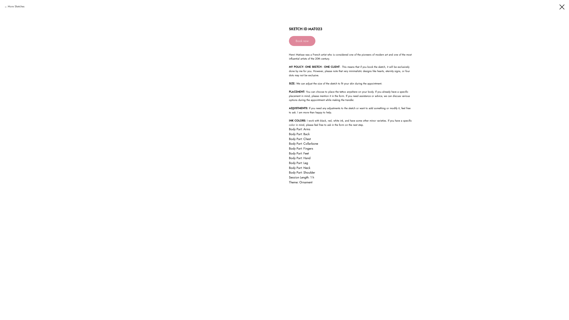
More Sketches (16, 6)
